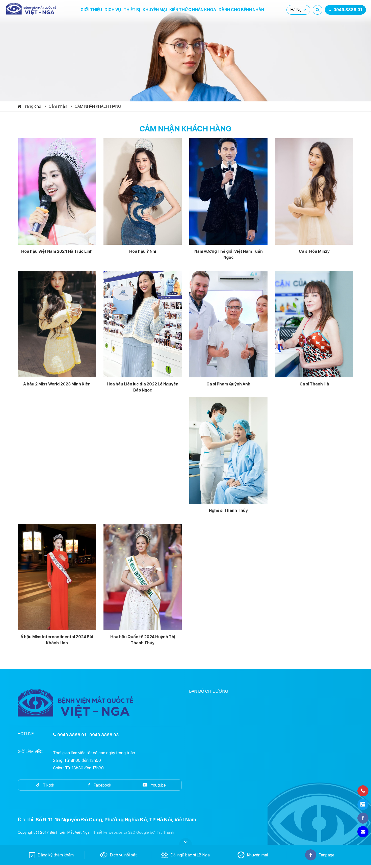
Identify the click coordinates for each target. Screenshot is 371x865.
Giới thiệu (91, 9)
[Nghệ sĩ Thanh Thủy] (228, 450)
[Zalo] (362, 804)
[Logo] (31, 9)
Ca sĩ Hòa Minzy (314, 251)
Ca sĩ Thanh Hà (314, 384)
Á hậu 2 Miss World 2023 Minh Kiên (57, 384)
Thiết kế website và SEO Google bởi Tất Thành (133, 832)
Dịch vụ (112, 9)
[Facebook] (362, 818)
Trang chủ (32, 106)
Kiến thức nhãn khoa (192, 9)
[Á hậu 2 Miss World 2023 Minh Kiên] (57, 324)
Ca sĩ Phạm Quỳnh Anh (228, 384)
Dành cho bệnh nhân (241, 9)
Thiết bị (132, 9)
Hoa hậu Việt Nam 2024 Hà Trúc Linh (57, 251)
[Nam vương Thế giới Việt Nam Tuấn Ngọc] (228, 191)
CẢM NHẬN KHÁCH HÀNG (98, 106)
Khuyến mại (155, 9)
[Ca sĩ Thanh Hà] (314, 324)
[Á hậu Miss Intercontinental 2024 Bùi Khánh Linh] (57, 577)
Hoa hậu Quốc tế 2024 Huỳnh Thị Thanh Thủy (142, 639)
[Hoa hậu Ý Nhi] (142, 191)
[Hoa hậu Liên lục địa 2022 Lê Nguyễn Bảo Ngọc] (142, 324)
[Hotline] (362, 790)
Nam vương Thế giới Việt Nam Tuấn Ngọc (228, 254)
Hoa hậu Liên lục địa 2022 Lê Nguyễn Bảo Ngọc (142, 387)
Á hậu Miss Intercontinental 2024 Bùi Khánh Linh (56, 639)
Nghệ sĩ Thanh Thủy (228, 510)
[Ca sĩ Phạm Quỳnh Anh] (228, 324)
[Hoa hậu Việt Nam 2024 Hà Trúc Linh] (57, 191)
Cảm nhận (58, 106)
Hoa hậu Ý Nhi (142, 251)
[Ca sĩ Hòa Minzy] (314, 191)
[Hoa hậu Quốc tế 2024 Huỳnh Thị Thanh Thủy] (142, 577)
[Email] (362, 831)
